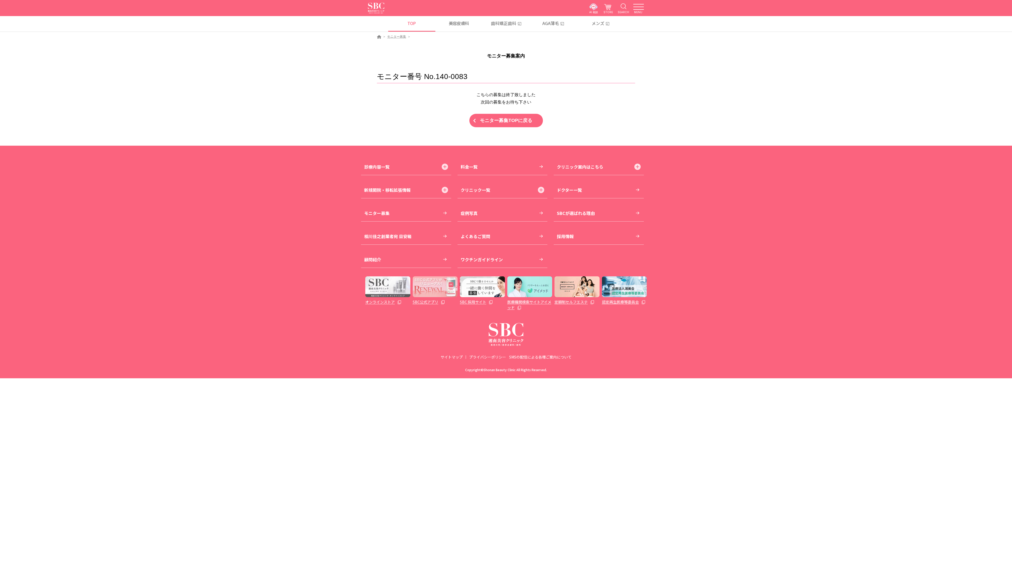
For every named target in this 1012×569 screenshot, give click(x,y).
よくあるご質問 (475, 236)
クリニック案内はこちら (580, 167)
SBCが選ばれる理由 (576, 213)
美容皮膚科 (459, 23)
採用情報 (565, 236)
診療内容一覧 (377, 167)
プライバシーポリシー (487, 357)
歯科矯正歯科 (503, 23)
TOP (411, 23)
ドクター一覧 (569, 190)
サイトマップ (452, 357)
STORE (608, 12)
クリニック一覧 (475, 190)
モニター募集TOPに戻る (506, 120)
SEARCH (623, 12)
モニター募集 (396, 36)
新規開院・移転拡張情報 (387, 190)
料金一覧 (469, 167)
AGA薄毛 (550, 23)
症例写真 (469, 213)
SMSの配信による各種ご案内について (540, 357)
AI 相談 (593, 12)
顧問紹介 (372, 259)
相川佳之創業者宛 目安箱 (388, 236)
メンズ (598, 23)
